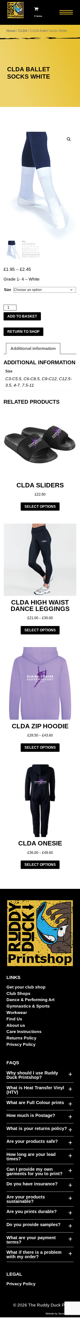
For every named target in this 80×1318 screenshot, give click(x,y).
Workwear (16, 1012)
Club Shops (18, 993)
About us (15, 1025)
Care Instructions (24, 1031)
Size (7, 290)
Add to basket (22, 316)
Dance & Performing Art (30, 999)
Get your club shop (26, 987)
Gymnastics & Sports (28, 1006)
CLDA (23, 31)
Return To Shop (23, 331)
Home (11, 31)
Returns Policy (21, 1038)
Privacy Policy (21, 1044)
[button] (69, 139)
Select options (40, 506)
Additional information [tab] (33, 348)
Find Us (14, 1019)
